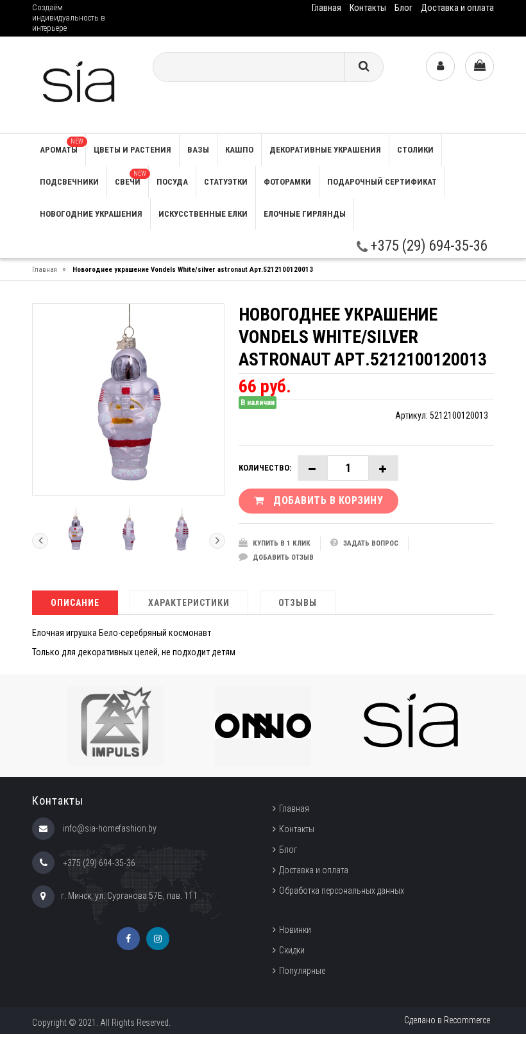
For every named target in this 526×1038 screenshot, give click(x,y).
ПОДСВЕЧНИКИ (69, 182)
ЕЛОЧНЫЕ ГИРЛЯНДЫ (305, 214)
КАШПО (239, 150)
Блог (403, 8)
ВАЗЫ (198, 150)
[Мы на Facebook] (128, 938)
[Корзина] (479, 66)
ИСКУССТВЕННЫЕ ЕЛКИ (203, 214)
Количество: (265, 468)
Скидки (292, 950)
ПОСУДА (172, 182)
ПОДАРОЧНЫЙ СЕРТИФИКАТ (382, 182)
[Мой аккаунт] (440, 66)
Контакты (368, 8)
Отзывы (297, 603)
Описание (75, 603)
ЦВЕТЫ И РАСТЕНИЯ (132, 150)
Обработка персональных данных (341, 890)
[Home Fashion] (82, 84)
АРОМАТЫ (61, 146)
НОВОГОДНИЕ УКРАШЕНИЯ (91, 214)
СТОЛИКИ (415, 150)
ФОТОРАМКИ (287, 182)
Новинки (295, 930)
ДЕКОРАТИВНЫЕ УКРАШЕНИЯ (325, 150)
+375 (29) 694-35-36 (428, 246)
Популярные (302, 971)
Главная (326, 8)
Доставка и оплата (457, 8)
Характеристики (189, 603)
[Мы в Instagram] (157, 938)
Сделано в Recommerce (447, 1020)
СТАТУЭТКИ (226, 182)
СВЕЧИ (130, 178)
